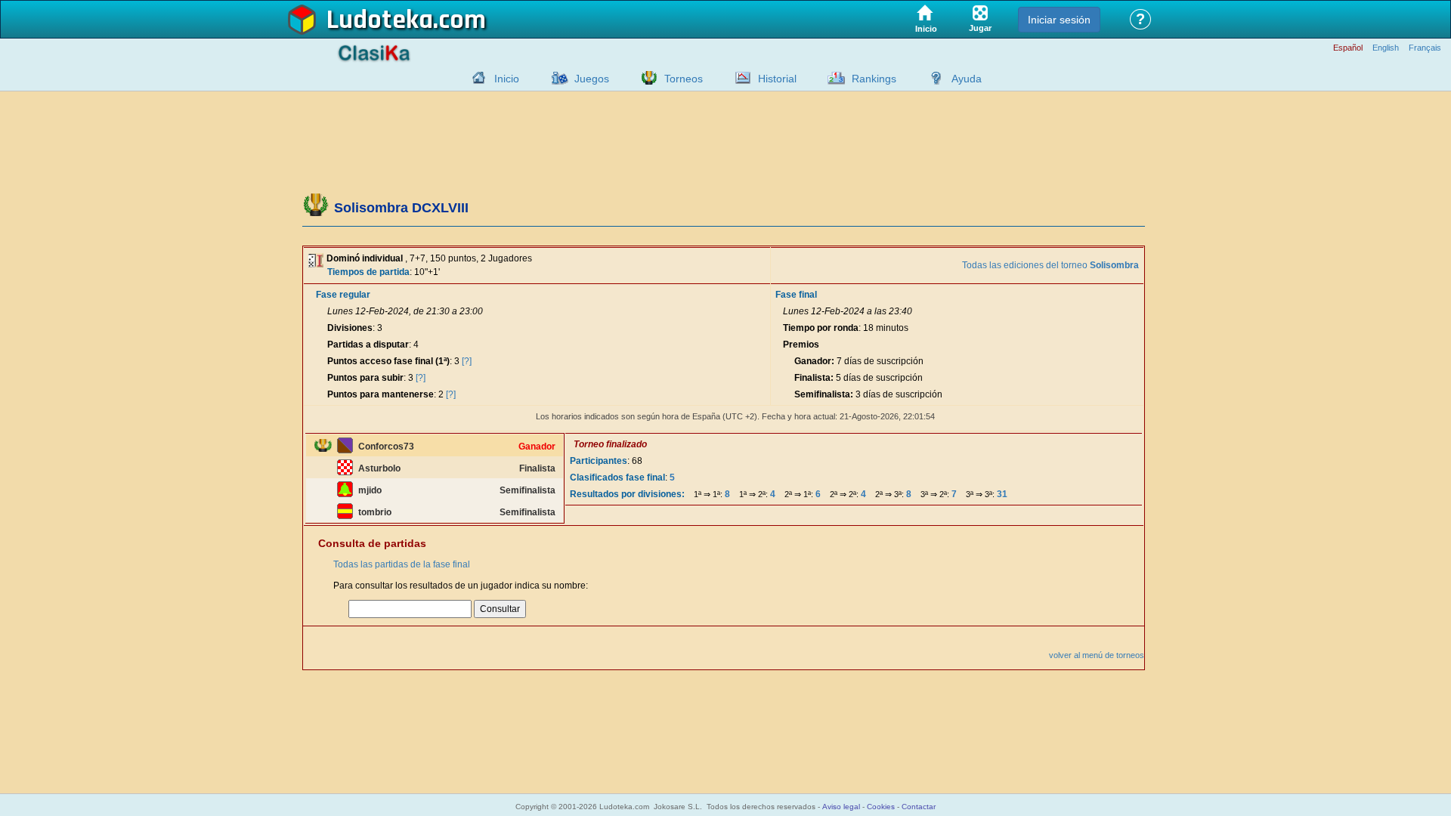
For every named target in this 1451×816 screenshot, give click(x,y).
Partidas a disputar (368, 344)
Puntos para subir (365, 377)
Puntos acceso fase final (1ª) (388, 361)
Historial (777, 79)
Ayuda (966, 79)
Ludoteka (379, 20)
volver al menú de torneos (1096, 655)
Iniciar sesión (1059, 20)
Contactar (919, 806)
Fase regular (343, 294)
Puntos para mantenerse (380, 394)
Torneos (683, 79)
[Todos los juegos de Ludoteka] (555, 78)
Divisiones (350, 328)
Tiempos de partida (368, 272)
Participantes (598, 461)
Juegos (591, 79)
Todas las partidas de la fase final (401, 564)
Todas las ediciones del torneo (1050, 265)
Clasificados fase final (617, 477)
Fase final (796, 294)
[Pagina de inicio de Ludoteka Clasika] (475, 78)
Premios (801, 344)
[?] (467, 361)
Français (1425, 48)
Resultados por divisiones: (627, 494)
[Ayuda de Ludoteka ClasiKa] (932, 78)
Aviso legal (841, 806)
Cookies (881, 806)
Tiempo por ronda (821, 328)
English (1385, 48)
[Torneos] (645, 78)
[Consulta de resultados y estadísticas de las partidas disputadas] (739, 78)
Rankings (874, 79)
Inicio (506, 79)
